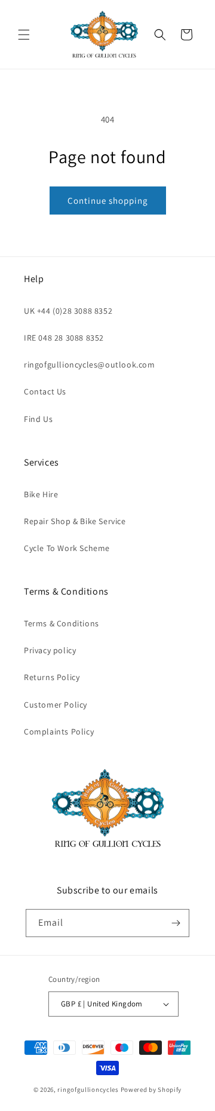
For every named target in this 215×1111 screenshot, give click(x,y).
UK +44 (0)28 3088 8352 (68, 310)
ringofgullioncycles (87, 1089)
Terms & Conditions (61, 623)
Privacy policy (50, 650)
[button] (24, 35)
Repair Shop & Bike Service (75, 521)
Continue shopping (107, 200)
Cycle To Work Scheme (67, 548)
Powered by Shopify (151, 1089)
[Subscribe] (175, 923)
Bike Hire (41, 494)
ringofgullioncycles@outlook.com (89, 364)
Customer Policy (55, 704)
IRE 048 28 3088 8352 (64, 337)
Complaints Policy (59, 731)
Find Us (38, 419)
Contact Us (45, 391)
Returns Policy (51, 677)
